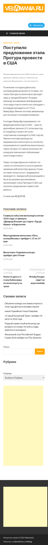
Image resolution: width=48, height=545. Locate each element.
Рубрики (7, 373)
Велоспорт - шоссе (11, 43)
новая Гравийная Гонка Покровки (21, 311)
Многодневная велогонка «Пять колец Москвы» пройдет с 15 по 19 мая (22, 238)
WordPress (19, 541)
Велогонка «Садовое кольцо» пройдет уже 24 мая (19, 254)
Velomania (29, 537)
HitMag (29, 541)
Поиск (6, 347)
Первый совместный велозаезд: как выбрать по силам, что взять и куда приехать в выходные (22, 326)
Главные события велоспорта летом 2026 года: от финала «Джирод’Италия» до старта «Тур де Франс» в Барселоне (23, 220)
